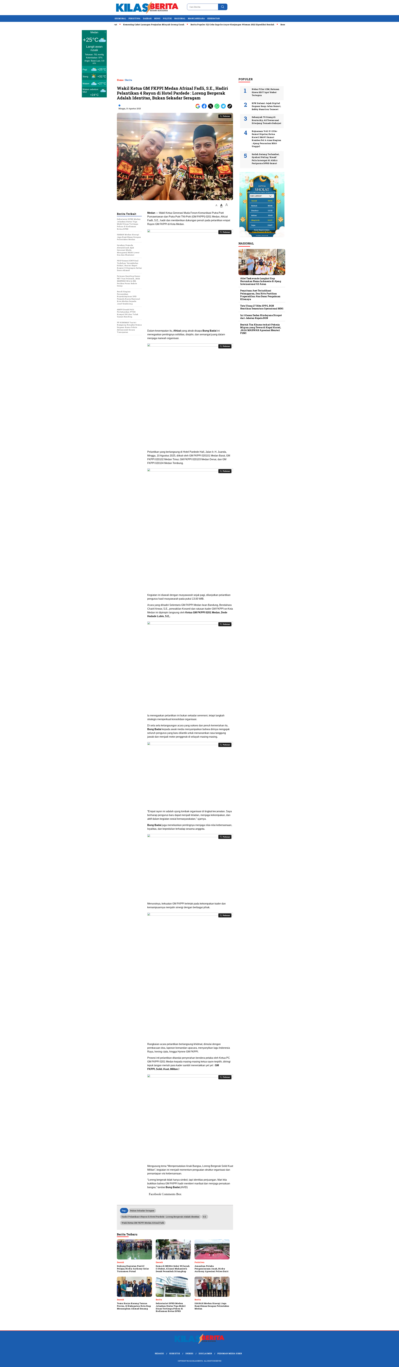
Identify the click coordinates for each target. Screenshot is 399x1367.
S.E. (205, 1216)
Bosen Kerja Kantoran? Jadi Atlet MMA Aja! (268, 24)
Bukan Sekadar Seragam (142, 1210)
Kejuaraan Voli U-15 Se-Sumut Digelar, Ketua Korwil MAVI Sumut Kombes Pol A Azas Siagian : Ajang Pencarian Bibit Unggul (266, 139)
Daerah (147, 18)
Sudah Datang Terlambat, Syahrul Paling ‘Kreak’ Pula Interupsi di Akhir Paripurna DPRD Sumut (265, 159)
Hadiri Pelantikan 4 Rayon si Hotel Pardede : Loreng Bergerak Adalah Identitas (160, 1216)
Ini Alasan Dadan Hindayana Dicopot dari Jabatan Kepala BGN (261, 317)
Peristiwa (134, 18)
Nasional (179, 18)
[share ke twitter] (211, 108)
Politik (167, 18)
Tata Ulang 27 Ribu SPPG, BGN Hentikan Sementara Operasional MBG (261, 307)
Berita (128, 80)
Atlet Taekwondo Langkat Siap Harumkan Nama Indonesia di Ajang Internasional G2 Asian (260, 281)
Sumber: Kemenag (262, 235)
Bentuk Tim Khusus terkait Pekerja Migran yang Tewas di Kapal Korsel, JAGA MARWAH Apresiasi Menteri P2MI (260, 329)
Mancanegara (196, 18)
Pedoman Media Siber (229, 1353)
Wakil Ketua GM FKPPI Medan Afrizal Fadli (143, 1222)
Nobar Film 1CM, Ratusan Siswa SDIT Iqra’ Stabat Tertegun (265, 92)
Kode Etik (174, 1353)
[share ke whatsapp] (217, 108)
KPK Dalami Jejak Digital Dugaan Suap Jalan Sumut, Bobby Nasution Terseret (266, 106)
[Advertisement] (199, 52)
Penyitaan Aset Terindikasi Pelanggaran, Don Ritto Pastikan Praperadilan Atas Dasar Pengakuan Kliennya (260, 295)
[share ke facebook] (205, 108)
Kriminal (120, 18)
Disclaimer (205, 1353)
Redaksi (159, 1353)
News (157, 18)
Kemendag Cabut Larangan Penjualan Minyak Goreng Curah (119, 24)
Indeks (189, 1353)
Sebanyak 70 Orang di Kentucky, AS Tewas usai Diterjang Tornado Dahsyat (266, 120)
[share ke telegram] (224, 108)
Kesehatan (213, 18)
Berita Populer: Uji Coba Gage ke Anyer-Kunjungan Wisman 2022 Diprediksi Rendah (198, 24)
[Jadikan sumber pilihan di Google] (198, 108)
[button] (216, 205)
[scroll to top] (384, 1362)
